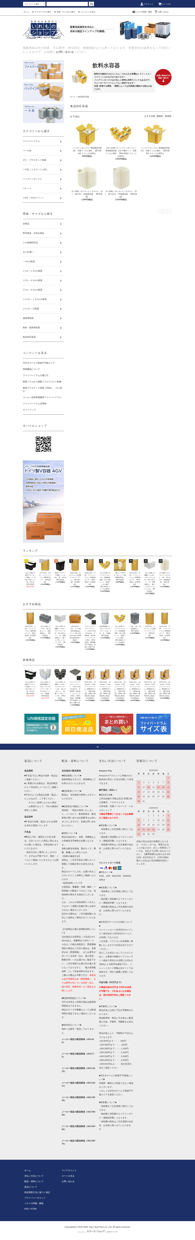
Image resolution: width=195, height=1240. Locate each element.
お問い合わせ (163, 12)
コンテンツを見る (88, 12)
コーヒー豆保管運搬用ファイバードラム (42, 397)
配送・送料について (34, 1181)
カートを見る (68, 1176)
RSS (26, 1209)
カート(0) (166, 4)
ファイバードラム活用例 (34, 403)
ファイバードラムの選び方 (35, 375)
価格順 (159, 116)
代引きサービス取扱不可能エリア (39, 363)
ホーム (26, 12)
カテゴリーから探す (43, 12)
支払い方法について (34, 1176)
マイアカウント (69, 1170)
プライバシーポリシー (35, 1198)
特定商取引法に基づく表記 (37, 1192)
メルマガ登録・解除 (144, 12)
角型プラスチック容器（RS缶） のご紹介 (42, 389)
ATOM (33, 1209)
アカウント (149, 4)
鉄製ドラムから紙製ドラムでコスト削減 (42, 381)
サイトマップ (29, 410)
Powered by (82, 1232)
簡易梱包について (31, 369)
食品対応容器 (83, 97)
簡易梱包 (87, 779)
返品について (30, 1187)
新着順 (168, 116)
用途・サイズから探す (66, 12)
